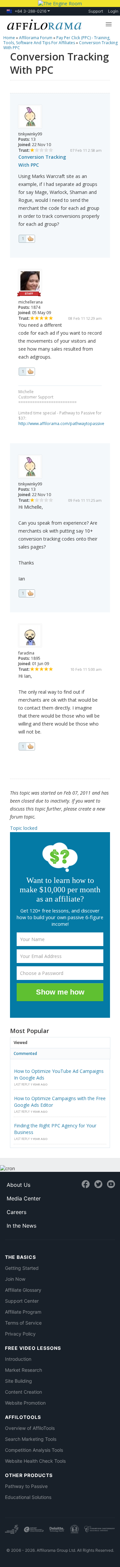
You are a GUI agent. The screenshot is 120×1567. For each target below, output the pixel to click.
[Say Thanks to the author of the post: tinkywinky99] (26, 239)
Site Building (18, 1381)
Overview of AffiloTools (30, 1428)
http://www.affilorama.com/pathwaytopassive (61, 423)
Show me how (60, 992)
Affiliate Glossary (23, 1290)
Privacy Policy (20, 1334)
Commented (25, 1053)
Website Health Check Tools (35, 1461)
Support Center (22, 1301)
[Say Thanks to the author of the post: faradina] (26, 746)
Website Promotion (25, 1403)
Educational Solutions (28, 1497)
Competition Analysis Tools (34, 1450)
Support (95, 11)
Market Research (23, 1370)
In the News (21, 1225)
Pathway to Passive (26, 1486)
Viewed (20, 1042)
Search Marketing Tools (30, 1439)
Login (113, 11)
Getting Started (22, 1268)
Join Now (15, 1279)
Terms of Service (23, 1323)
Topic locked (23, 828)
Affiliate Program (23, 1312)
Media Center (24, 1198)
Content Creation (23, 1392)
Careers (16, 1212)
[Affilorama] (43, 24)
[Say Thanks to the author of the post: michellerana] (26, 372)
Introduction (18, 1359)
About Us (18, 1184)
